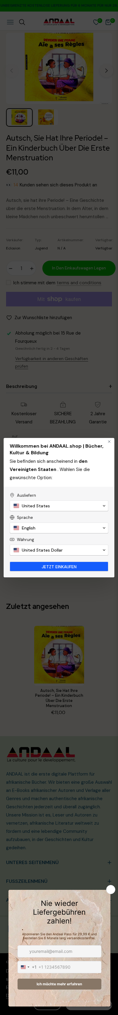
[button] (59, 505)
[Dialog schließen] (109, 441)
